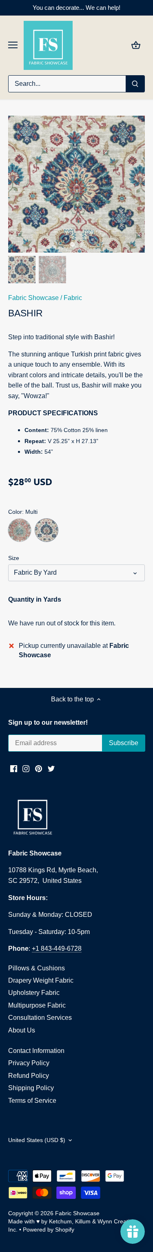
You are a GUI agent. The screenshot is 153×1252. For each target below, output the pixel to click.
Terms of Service (32, 1100)
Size (13, 558)
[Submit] (135, 84)
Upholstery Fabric (34, 992)
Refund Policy (28, 1075)
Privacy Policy (28, 1062)
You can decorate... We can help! (76, 7)
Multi (46, 530)
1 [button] (73, 244)
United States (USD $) (36, 1140)
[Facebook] (13, 768)
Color (15, 511)
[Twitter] (51, 768)
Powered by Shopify (48, 1229)
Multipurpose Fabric (37, 1005)
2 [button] (81, 244)
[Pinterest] (38, 768)
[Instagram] (25, 768)
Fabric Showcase (33, 297)
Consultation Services (40, 1017)
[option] (76, 184)
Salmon (19, 530)
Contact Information (36, 1050)
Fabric (73, 297)
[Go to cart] (136, 45)
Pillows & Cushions (36, 968)
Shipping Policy (31, 1087)
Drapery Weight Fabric (40, 980)
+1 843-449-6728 (57, 948)
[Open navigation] (13, 45)
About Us (21, 1030)
